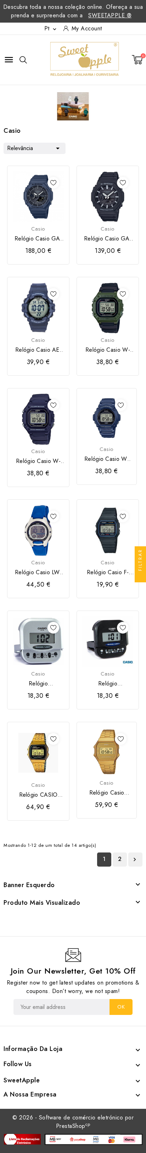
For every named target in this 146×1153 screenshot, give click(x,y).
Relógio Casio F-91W (108, 572)
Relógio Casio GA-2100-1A (107, 239)
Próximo (134, 859)
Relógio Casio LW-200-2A (38, 572)
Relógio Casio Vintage (106, 793)
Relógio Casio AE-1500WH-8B (38, 350)
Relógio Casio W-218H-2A (38, 461)
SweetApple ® (109, 15)
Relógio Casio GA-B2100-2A (38, 239)
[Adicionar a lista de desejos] (53, 183)
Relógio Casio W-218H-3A (107, 350)
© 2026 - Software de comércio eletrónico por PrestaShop (73, 1121)
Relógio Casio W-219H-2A (106, 459)
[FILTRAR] (140, 576)
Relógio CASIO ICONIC (38, 795)
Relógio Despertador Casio (38, 684)
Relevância (34, 148)
